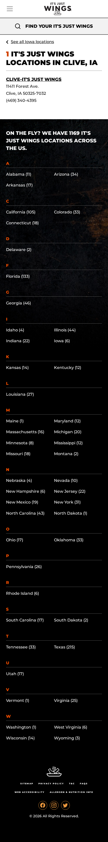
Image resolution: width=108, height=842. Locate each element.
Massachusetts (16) (25, 431)
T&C (72, 783)
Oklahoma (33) (68, 540)
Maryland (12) (67, 421)
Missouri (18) (18, 453)
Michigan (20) (67, 431)
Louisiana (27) (20, 394)
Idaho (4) (15, 330)
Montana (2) (66, 453)
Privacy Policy (51, 783)
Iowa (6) (62, 340)
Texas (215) (64, 647)
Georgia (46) (18, 303)
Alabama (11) (18, 174)
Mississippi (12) (68, 443)
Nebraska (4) (19, 480)
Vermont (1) (17, 700)
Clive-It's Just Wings (34, 79)
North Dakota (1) (70, 513)
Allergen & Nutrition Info (71, 792)
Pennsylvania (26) (24, 566)
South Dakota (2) (71, 620)
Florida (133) (18, 276)
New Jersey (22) (69, 491)
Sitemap (26, 783)
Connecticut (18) (22, 223)
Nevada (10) (66, 480)
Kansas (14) (17, 367)
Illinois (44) (65, 330)
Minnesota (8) (20, 443)
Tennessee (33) (21, 647)
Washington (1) (21, 727)
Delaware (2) (18, 249)
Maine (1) (15, 421)
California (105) (20, 212)
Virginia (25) (66, 700)
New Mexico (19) (22, 502)
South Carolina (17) (25, 620)
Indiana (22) (18, 340)
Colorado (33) (67, 212)
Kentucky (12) (67, 367)
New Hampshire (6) (25, 491)
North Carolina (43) (25, 513)
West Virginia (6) (70, 727)
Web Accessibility (30, 792)
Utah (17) (15, 673)
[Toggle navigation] (10, 9)
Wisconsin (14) (20, 738)
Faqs (84, 783)
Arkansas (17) (19, 185)
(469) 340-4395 (21, 100)
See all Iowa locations (32, 41)
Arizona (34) (66, 174)
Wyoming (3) (67, 738)
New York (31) (67, 502)
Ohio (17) (14, 540)
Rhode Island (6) (22, 593)
